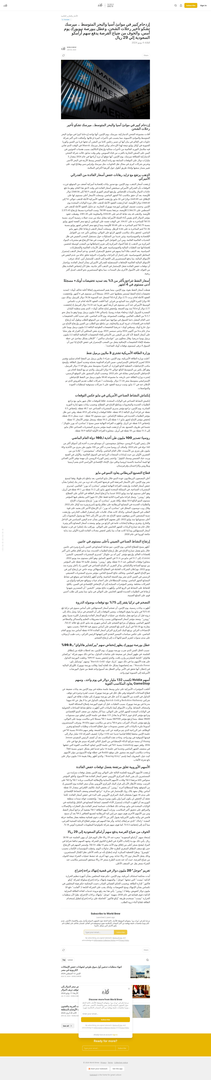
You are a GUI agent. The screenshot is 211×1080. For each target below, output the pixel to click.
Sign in (203, 5)
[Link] (143, 127)
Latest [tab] (70, 960)
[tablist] (67, 959)
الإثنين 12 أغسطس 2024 (71, 973)
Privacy (103, 1062)
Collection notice (121, 1062)
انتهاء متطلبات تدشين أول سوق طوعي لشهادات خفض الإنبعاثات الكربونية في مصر (91, 968)
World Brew (71, 47)
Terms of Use (117, 1025)
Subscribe (190, 5)
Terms (110, 1062)
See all (66, 1026)
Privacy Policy (124, 1028)
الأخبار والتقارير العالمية (69, 16)
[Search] (175, 5)
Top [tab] (64, 960)
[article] (105, 973)
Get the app (117, 1069)
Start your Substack (99, 1069)
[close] (129, 989)
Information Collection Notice (105, 1028)
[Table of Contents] (2, 540)
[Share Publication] (181, 5)
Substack (93, 1075)
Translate (66, 19)
